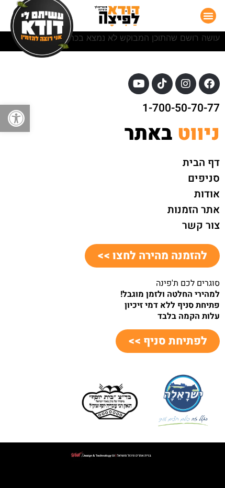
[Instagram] (185, 83)
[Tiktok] (162, 83)
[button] (15, 118)
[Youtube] (138, 83)
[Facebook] (209, 83)
